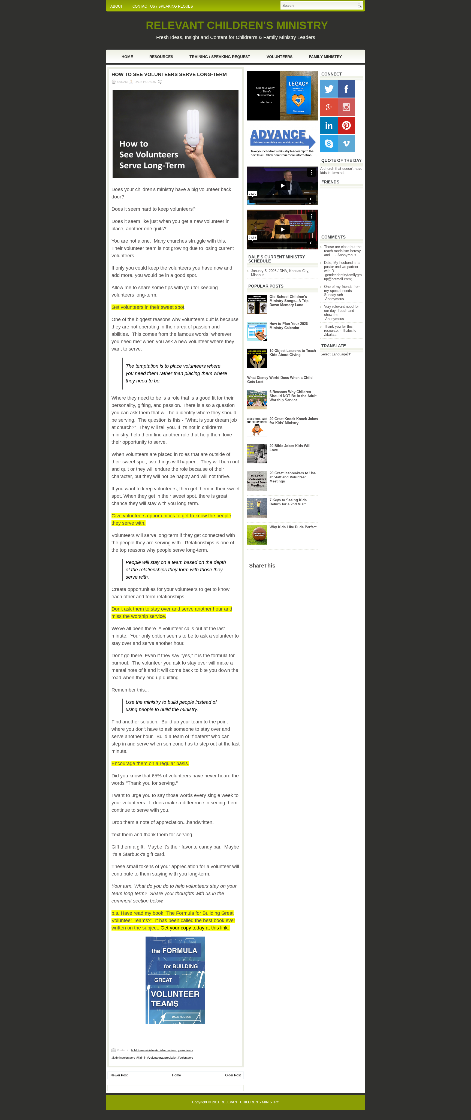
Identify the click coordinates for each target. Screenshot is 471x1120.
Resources (161, 57)
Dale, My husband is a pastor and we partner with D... (342, 267)
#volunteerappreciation (162, 1057)
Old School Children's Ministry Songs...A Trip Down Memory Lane (289, 301)
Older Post (233, 1075)
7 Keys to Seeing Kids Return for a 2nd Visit (288, 502)
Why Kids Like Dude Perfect (293, 527)
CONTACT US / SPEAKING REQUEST (163, 6)
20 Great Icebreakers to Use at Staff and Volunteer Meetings (293, 477)
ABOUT (116, 6)
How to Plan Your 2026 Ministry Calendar (289, 326)
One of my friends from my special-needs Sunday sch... (342, 291)
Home (127, 57)
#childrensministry (143, 1050)
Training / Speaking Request (219, 57)
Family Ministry (325, 57)
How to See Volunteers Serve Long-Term (169, 74)
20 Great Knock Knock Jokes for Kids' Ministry (294, 421)
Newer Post (119, 1075)
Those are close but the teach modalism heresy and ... (342, 251)
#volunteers (186, 1057)
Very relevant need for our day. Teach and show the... (341, 310)
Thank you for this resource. (338, 328)
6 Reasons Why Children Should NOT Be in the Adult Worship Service (293, 396)
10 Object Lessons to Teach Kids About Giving (293, 353)
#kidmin (141, 1057)
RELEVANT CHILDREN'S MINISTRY (237, 25)
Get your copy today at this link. (195, 928)
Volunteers (279, 57)
